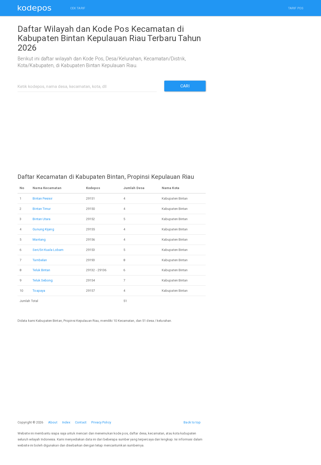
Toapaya (39, 290)
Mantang (39, 239)
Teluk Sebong (43, 280)
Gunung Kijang (43, 229)
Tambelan (40, 260)
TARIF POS (295, 8)
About (52, 422)
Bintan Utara (41, 219)
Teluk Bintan (41, 270)
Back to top (192, 422)
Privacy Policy (101, 422)
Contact (81, 422)
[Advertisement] (112, 129)
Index (66, 422)
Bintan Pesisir (42, 198)
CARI (185, 85)
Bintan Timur (42, 209)
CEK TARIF (77, 8)
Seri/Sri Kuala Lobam (48, 250)
